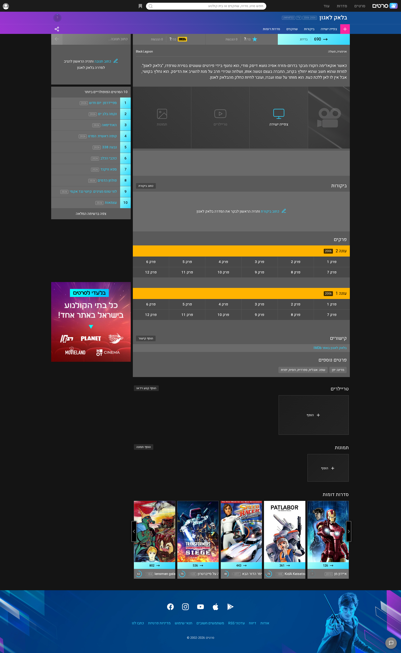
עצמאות (111, 202)
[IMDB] (181, 39)
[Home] (385, 6)
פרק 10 (223, 272)
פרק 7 (331, 272)
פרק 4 (223, 261)
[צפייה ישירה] (279, 89)
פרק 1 (331, 261)
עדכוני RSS (236, 623)
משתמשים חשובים (210, 623)
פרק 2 (295, 261)
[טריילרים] (220, 89)
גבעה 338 (109, 147)
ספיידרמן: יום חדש (103, 102)
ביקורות (309, 29)
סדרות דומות (271, 29)
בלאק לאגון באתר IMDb (330, 347)
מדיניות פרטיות (159, 623)
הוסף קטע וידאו (146, 388)
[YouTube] (200, 607)
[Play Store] (231, 607)
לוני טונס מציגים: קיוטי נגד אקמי (93, 191)
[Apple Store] (215, 607)
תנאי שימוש (183, 623)
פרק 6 (151, 261)
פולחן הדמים (107, 180)
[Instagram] (185, 607)
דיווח (252, 623)
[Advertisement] (241, 163)
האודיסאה (109, 125)
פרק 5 (187, 261)
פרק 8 (295, 272)
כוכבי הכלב (108, 158)
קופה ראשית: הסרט (102, 136)
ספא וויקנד (108, 169)
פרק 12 (151, 272)
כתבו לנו (138, 623)
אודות (264, 623)
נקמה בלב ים (107, 114)
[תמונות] (162, 89)
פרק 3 (259, 261)
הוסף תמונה (143, 447)
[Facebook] (170, 607)
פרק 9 (259, 272)
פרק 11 (187, 272)
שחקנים (292, 29)
